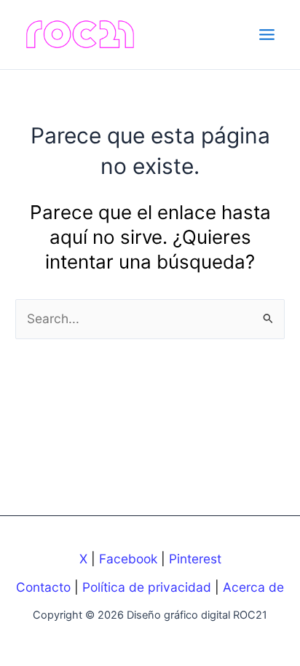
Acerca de (253, 587)
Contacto (43, 587)
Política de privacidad (146, 587)
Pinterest (195, 558)
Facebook (128, 558)
